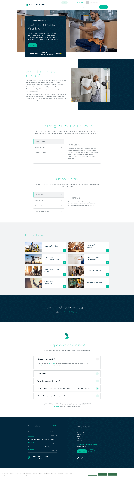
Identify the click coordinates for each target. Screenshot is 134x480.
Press (91, 451)
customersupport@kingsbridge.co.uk (88, 444)
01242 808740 (41, 365)
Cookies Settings (92, 474)
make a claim (51, 363)
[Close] (131, 474)
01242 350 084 (71, 312)
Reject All (102, 474)
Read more (31, 435)
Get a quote (103, 7)
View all (54, 426)
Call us (56, 406)
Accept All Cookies (112, 474)
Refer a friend (82, 451)
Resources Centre (92, 7)
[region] (67, 474)
